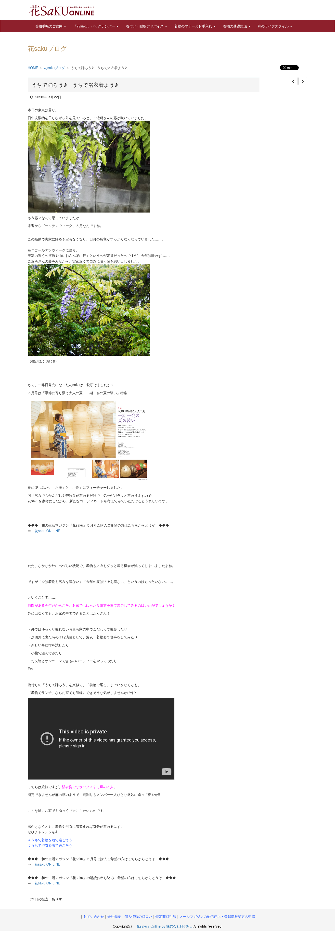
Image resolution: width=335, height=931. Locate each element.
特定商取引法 (165, 916)
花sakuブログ (54, 67)
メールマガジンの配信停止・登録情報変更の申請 (217, 916)
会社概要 (114, 916)
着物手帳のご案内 (49, 26)
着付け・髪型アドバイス (145, 26)
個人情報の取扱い (138, 916)
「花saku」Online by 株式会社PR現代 (162, 926)
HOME (33, 67)
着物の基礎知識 (235, 26)
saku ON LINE (47, 883)
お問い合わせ (93, 916)
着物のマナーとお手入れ (193, 26)
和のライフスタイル (274, 26)
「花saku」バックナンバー (94, 26)
